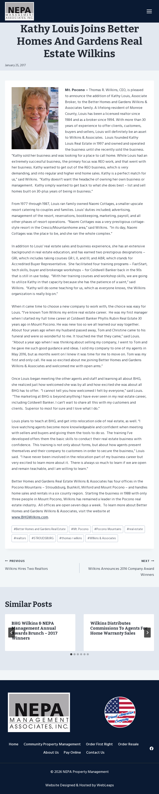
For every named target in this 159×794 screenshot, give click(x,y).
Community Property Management (52, 744)
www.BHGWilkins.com (30, 517)
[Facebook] (151, 748)
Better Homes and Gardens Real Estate (40, 529)
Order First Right (99, 744)
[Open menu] (149, 11)
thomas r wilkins (70, 538)
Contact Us (95, 752)
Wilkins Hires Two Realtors (26, 565)
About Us (51, 752)
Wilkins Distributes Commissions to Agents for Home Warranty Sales (118, 628)
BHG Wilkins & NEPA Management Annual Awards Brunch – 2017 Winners (35, 631)
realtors (20, 538)
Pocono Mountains (107, 529)
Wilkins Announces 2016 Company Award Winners (121, 568)
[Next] (147, 633)
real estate (135, 529)
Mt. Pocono (80, 529)
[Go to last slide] (11, 633)
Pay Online (72, 752)
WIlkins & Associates (101, 538)
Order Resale (128, 744)
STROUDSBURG (42, 538)
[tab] (71, 654)
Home (13, 744)
